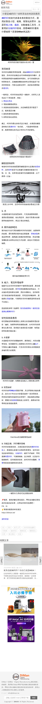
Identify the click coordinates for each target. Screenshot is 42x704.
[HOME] (9, 3)
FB (3, 506)
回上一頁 (36, 9)
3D (3, 527)
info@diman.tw (13, 693)
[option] (21, 561)
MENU (37, 2)
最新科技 (14, 531)
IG (6, 506)
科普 (3, 534)
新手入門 (17, 527)
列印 (9, 527)
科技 (19, 534)
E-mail (4, 693)
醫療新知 (33, 531)
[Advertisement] (21, 657)
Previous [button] (1, 560)
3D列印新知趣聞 (29, 527)
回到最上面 (38, 581)
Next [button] (40, 560)
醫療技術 (23, 531)
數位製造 (12, 534)
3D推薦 (4, 531)
